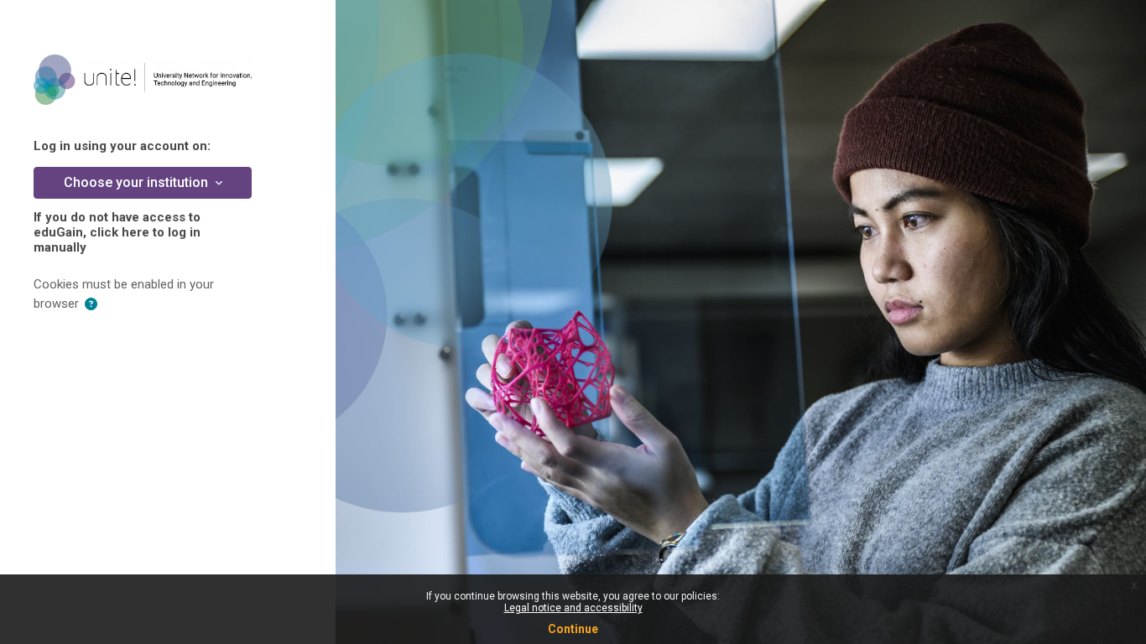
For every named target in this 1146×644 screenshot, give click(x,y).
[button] (91, 304)
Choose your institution (137, 182)
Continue (573, 629)
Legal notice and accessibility (573, 608)
